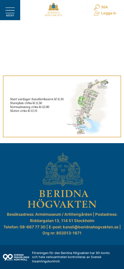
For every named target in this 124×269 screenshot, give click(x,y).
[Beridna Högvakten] (53, 15)
